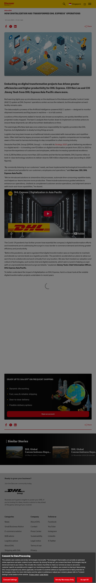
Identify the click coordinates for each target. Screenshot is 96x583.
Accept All (84, 580)
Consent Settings (10, 580)
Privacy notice (34, 575)
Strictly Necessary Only (64, 580)
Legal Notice (44, 575)
